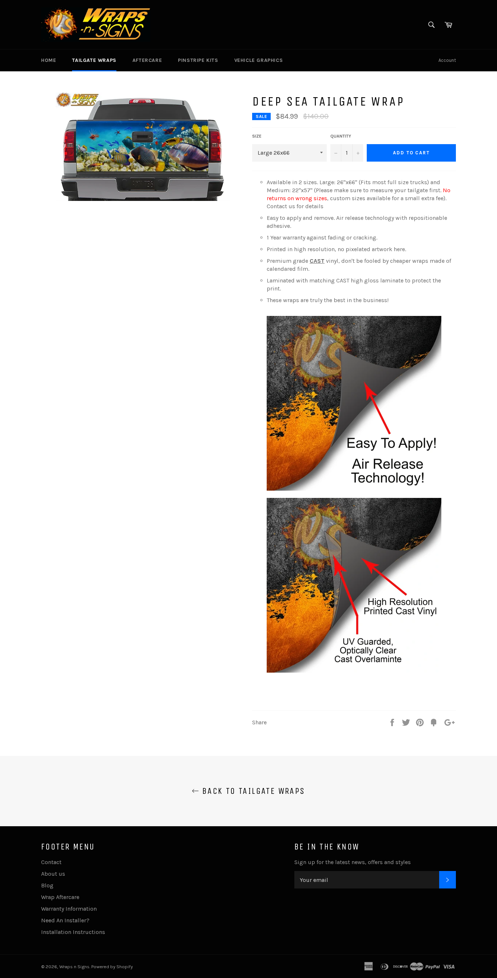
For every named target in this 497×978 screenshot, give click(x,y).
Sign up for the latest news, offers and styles (352, 862)
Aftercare (147, 60)
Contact (51, 862)
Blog (47, 885)
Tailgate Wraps (94, 60)
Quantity (340, 136)
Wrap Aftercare (60, 897)
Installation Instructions (73, 931)
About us (53, 873)
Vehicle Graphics (258, 60)
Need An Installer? (65, 920)
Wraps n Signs (74, 966)
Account (447, 60)
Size (257, 136)
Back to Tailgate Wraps (252, 791)
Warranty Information (69, 908)
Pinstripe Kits (198, 60)
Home (48, 60)
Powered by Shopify (112, 966)
